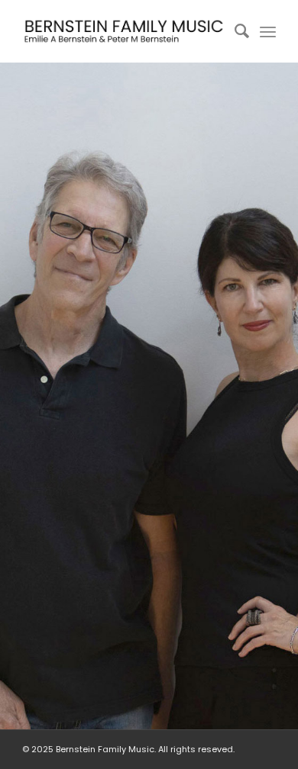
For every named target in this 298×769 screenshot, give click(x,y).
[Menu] (268, 31)
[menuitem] (234, 31)
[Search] (234, 31)
